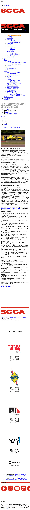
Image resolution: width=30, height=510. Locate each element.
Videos (9, 61)
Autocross (9, 39)
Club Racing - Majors (11, 113)
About (5, 71)
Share (4, 129)
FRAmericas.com (20, 478)
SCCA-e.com (21, 475)
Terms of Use (4, 317)
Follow (3, 116)
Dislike (10, 286)
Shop (5, 66)
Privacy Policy (13, 317)
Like (4, 286)
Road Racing (10, 51)
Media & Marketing (12, 93)
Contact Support (22, 317)
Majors (7, 112)
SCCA (7, 109)
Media (5, 60)
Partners (9, 79)
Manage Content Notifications (12, 127)
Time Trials (10, 46)
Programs (6, 34)
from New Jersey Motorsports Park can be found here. (15, 207)
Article (5, 119)
